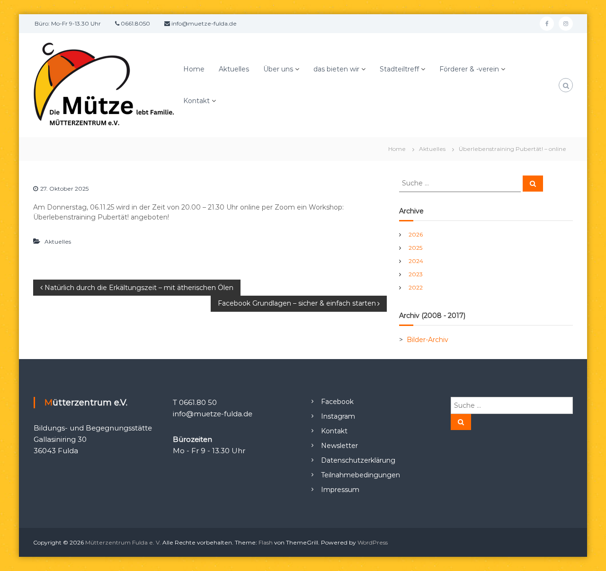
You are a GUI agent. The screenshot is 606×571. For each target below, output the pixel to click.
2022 (416, 287)
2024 (416, 260)
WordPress (372, 542)
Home (194, 69)
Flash (265, 542)
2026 (416, 234)
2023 (416, 274)
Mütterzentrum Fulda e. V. (123, 542)
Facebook (337, 401)
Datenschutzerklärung (358, 460)
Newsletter (339, 445)
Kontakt (196, 101)
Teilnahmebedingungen (360, 475)
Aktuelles (234, 69)
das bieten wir (336, 69)
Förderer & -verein (469, 69)
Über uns (278, 69)
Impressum (340, 489)
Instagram (338, 416)
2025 (415, 247)
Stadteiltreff (399, 69)
